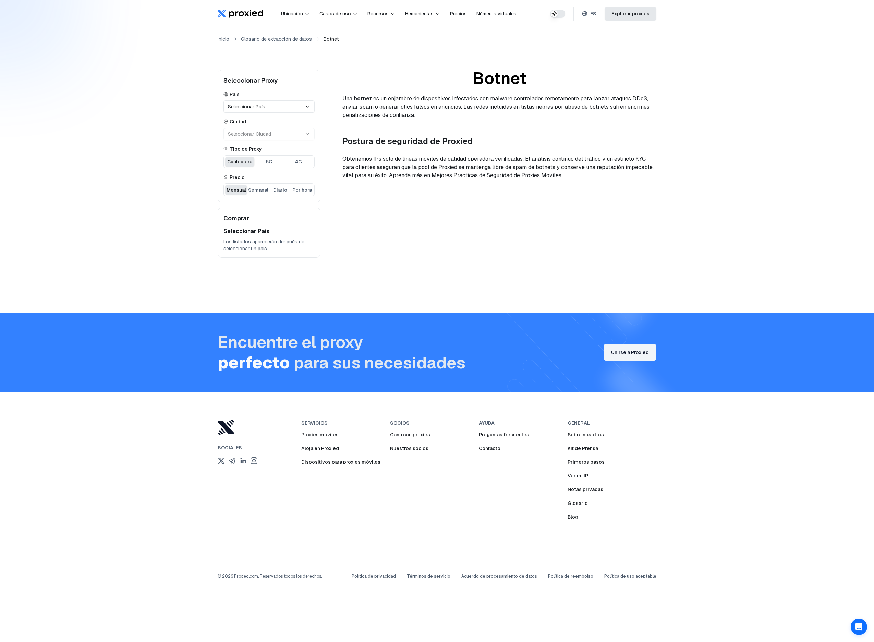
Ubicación (292, 14)
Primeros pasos (586, 462)
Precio (237, 177)
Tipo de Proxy (246, 149)
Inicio (223, 39)
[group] (269, 161)
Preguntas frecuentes (504, 435)
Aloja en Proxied (320, 448)
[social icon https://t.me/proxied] (232, 460)
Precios (458, 14)
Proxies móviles (320, 435)
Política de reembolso (570, 576)
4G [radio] (298, 162)
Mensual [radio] (236, 190)
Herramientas (419, 14)
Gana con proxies (410, 435)
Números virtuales (496, 14)
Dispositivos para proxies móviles (340, 462)
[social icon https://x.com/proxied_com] (221, 460)
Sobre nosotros (586, 435)
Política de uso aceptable (630, 576)
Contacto (489, 448)
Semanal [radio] (258, 190)
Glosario (578, 503)
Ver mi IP (578, 476)
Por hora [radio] (302, 190)
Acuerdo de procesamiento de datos (499, 576)
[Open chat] (859, 627)
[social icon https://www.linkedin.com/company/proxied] (243, 460)
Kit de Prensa (583, 448)
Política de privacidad (374, 576)
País (235, 94)
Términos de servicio (428, 576)
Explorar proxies (630, 14)
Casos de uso (335, 14)
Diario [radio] (280, 190)
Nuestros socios (409, 448)
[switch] (557, 14)
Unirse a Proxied (630, 352)
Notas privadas (585, 489)
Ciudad (238, 122)
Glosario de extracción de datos (276, 39)
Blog (573, 517)
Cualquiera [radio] (239, 162)
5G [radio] (269, 162)
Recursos (378, 14)
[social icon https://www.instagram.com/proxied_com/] (254, 460)
